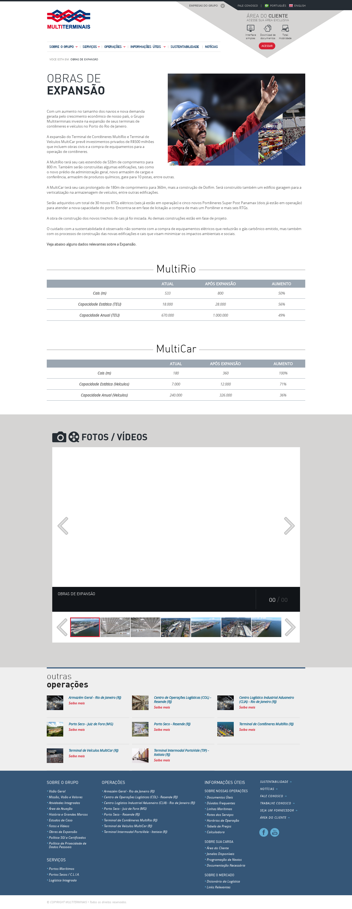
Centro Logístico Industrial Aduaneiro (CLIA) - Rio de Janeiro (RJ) (149, 802)
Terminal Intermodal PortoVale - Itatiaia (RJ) (135, 831)
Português (278, 5)
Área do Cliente (218, 848)
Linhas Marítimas (219, 808)
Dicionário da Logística (223, 881)
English (300, 5)
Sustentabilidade (184, 46)
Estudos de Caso (61, 820)
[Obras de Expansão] (85, 627)
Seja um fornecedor (277, 810)
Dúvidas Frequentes (221, 803)
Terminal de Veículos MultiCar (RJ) (128, 826)
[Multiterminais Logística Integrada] (68, 21)
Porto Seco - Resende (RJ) (122, 814)
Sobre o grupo (61, 46)
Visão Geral (57, 791)
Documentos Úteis (220, 797)
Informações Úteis (145, 46)
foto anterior (62, 525)
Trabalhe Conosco (275, 803)
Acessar (267, 46)
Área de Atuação (61, 808)
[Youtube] (274, 832)
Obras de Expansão (84, 59)
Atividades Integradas (64, 802)
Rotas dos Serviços (220, 814)
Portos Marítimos (61, 868)
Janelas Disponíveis (220, 853)
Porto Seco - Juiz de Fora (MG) (125, 808)
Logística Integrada (63, 880)
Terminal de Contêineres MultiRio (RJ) (130, 820)
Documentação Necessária (226, 865)
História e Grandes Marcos (68, 814)
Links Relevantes (218, 887)
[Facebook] (263, 832)
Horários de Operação (223, 820)
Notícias (211, 46)
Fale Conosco (248, 5)
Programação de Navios (224, 859)
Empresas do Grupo (203, 5)
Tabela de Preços (219, 826)
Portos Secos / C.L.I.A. (64, 874)
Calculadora (216, 832)
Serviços (89, 46)
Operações (112, 46)
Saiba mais (77, 703)
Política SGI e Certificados (67, 837)
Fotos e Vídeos (59, 826)
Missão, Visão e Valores (65, 797)
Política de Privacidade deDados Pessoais (67, 845)
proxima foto (289, 525)
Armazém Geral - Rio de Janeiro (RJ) (129, 791)
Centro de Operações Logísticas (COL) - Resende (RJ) (141, 797)
